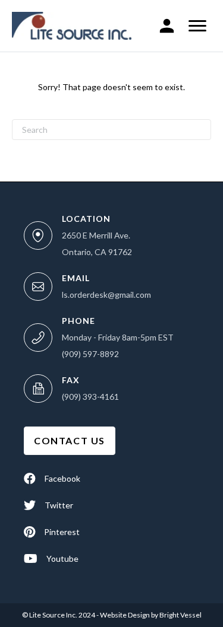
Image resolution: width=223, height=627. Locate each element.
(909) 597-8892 (90, 354)
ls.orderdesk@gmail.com (106, 294)
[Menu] (197, 26)
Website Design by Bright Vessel (150, 614)
